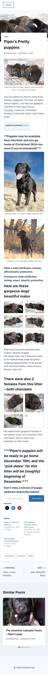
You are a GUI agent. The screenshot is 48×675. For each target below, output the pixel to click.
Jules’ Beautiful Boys (37, 572)
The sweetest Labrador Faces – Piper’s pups (31, 524)
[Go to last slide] (7, 621)
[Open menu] (42, 5)
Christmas (9, 556)
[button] (13, 307)
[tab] (19, 647)
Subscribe (36, 498)
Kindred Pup (11, 53)
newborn (21, 556)
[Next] (41, 621)
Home (8, 5)
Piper (6, 37)
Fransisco (8, 110)
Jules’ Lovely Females (9, 572)
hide (26, 125)
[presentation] (24, 612)
